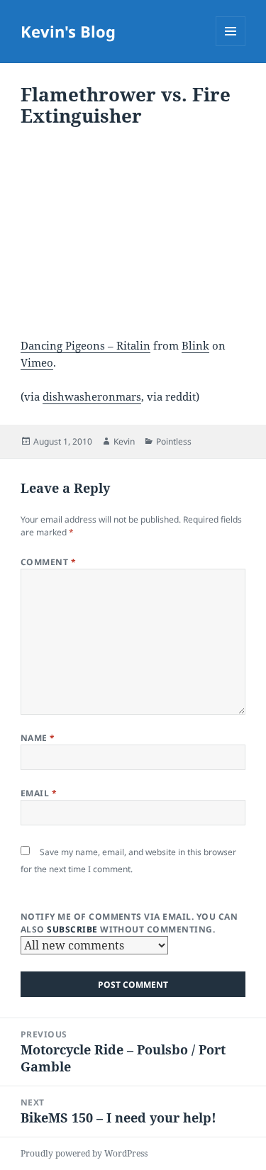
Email (39, 793)
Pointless (174, 441)
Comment (48, 562)
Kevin (124, 441)
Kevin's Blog (68, 31)
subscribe (72, 929)
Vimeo (37, 362)
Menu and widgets (230, 45)
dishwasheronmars (92, 396)
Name (38, 738)
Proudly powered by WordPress (84, 1153)
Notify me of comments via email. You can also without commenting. (129, 922)
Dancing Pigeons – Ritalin (85, 345)
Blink (195, 345)
